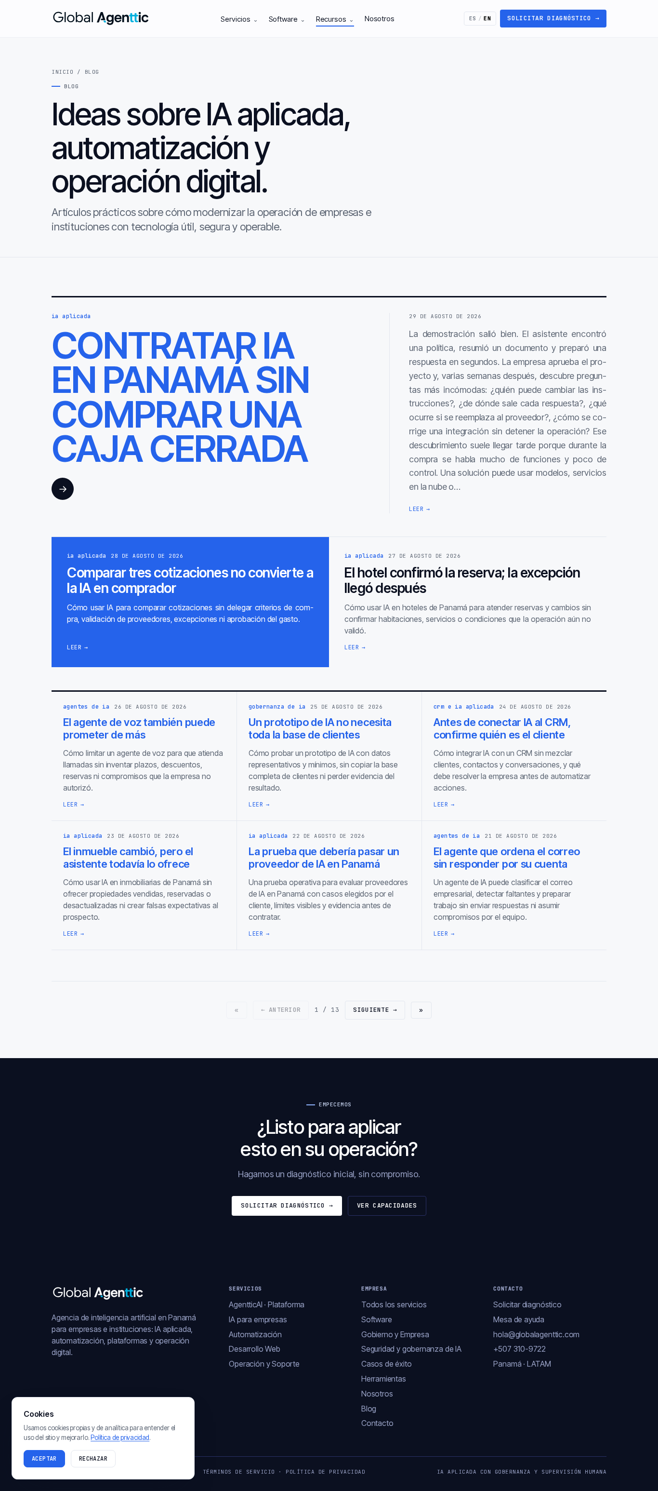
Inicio (62, 71)
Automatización (255, 1334)
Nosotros (380, 18)
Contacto (377, 1423)
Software (287, 19)
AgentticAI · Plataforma (266, 1304)
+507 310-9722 (519, 1349)
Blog (368, 1408)
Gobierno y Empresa (395, 1334)
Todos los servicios (394, 1304)
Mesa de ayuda (518, 1319)
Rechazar (93, 1459)
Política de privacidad (325, 1471)
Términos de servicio (239, 1471)
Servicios (239, 19)
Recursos (335, 19)
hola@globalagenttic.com (536, 1334)
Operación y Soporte (264, 1364)
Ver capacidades (387, 1205)
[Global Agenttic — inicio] (102, 18)
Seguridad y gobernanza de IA (411, 1349)
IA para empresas (258, 1319)
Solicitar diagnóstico (553, 18)
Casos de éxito (386, 1364)
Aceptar (44, 1459)
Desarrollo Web (254, 1349)
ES (480, 18)
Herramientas (383, 1379)
